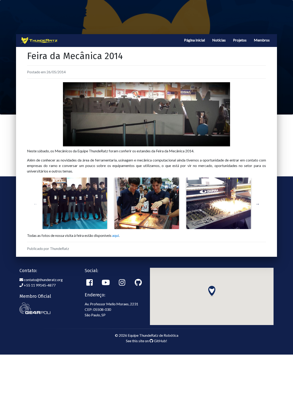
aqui (115, 235)
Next (257, 203)
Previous (35, 203)
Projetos (240, 40)
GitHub (159, 341)
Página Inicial (194, 40)
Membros (262, 40)
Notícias (219, 40)
